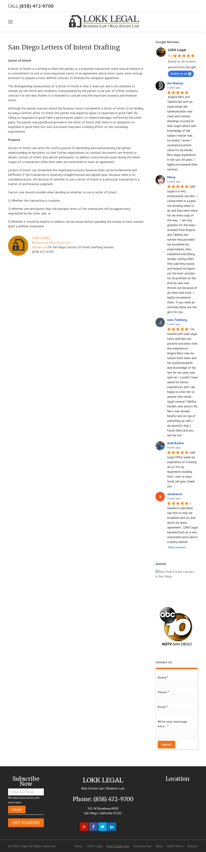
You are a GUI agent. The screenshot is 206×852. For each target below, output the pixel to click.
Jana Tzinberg (177, 320)
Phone (163, 692)
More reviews (177, 547)
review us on (178, 73)
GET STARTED (26, 822)
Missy (171, 177)
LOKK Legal (177, 49)
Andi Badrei (175, 443)
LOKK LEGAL (41, 238)
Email (163, 707)
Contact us (39, 247)
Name (163, 677)
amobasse (174, 494)
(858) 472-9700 (37, 6)
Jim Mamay (175, 83)
